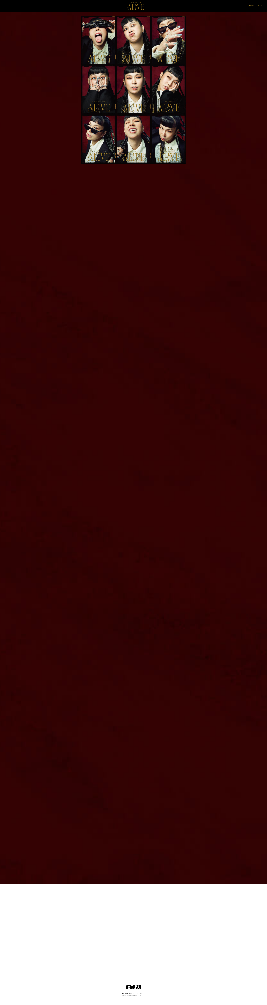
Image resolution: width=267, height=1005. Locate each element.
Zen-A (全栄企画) (162, 555)
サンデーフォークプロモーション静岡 (168, 382)
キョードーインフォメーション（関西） (169, 408)
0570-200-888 (173, 410)
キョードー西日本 (162, 688)
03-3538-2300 (173, 557)
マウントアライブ (162, 475)
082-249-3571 (173, 503)
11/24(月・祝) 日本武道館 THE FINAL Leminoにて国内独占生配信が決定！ (129, 243)
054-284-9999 (173, 384)
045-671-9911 (173, 331)
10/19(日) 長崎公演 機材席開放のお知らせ (114, 251)
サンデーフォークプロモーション (167, 395)
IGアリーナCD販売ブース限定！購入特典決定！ (116, 263)
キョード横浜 (160, 328)
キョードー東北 (161, 608)
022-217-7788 (173, 610)
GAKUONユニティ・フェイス (166, 435)
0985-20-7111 (173, 437)
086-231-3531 (173, 530)
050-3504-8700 (174, 477)
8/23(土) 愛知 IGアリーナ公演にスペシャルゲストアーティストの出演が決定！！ (129, 267)
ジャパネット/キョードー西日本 (167, 701)
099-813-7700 (173, 357)
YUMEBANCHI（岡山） (165, 528)
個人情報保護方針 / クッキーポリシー (133, 993)
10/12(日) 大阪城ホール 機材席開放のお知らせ (116, 255)
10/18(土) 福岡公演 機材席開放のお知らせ (113, 247)
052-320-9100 (173, 397)
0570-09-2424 (173, 690)
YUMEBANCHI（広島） (165, 501)
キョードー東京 (161, 461)
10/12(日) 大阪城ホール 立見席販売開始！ (113, 259)
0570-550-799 (173, 464)
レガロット (160, 355)
